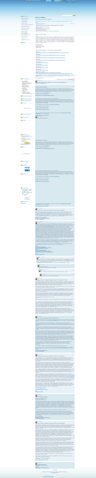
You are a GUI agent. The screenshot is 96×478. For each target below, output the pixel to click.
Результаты (23, 143)
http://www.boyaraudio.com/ (54, 104)
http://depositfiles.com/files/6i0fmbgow (42, 62)
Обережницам (24, 88)
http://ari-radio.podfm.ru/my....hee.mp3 (41, 459)
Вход (57, 472)
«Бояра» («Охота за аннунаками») (46, 212)
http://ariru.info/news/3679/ (52, 320)
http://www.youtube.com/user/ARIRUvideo (42, 93)
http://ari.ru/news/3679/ (39, 391)
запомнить (64, 0)
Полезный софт (24, 81)
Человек (23, 91)
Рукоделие (24, 84)
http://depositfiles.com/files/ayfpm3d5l (42, 67)
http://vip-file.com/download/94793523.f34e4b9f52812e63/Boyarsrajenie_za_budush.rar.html (50, 57)
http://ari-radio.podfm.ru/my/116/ (40, 250)
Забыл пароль (69, 0)
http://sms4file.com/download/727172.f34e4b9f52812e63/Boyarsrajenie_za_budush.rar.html (50, 60)
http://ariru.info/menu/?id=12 (49, 226)
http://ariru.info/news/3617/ (39, 418)
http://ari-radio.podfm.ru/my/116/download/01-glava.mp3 (44, 251)
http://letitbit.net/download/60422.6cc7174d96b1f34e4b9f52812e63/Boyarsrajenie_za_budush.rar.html (52, 52)
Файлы (40, 19)
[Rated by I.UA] (29, 194)
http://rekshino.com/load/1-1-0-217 (40, 83)
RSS (30, 0)
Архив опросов (28, 143)
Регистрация (27, 0)
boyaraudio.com (40, 236)
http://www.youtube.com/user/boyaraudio (41, 107)
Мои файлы (23, 80)
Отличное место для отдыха (27, 136)
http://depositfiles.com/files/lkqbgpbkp (42, 65)
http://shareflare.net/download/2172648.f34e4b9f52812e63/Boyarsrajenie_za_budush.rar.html (50, 55)
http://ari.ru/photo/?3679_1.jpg (69, 377)
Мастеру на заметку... (25, 86)
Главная (26, 0)
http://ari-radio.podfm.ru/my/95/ (40, 387)
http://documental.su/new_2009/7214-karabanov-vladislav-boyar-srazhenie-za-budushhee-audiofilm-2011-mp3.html (54, 73)
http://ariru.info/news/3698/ (39, 351)
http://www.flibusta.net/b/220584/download (42, 467)
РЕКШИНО (28, 8)
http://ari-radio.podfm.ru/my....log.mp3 (41, 248)
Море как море (24, 141)
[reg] (36, 82)
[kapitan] (37, 259)
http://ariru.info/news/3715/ (39, 254)
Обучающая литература (26, 92)
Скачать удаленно (39, 23)
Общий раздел (44, 19)
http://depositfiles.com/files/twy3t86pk (42, 70)
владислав (37, 75)
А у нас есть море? (25, 142)
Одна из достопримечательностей (25, 138)
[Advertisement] (27, 60)
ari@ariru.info (55, 383)
